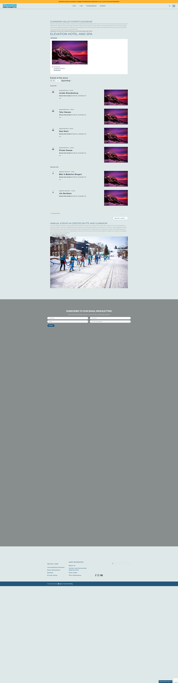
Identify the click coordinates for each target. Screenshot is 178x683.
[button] (169, 6)
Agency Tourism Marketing (66, 583)
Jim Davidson (65, 193)
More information (76, 562)
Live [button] (81, 6)
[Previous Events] (51, 80)
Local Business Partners (56, 567)
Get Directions (57, 70)
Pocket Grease (65, 150)
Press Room (73, 572)
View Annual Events (58, 235)
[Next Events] (54, 80)
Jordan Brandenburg (68, 93)
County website (102, 1)
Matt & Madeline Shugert (70, 174)
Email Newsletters (53, 570)
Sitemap (50, 572)
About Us (72, 565)
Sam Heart (64, 131)
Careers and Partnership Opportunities (77, 569)
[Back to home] (10, 6)
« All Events (53, 38)
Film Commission (75, 575)
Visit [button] (74, 6)
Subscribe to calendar (119, 218)
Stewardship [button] (91, 6)
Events (103, 6)
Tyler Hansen (65, 112)
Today (58, 80)
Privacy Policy (52, 575)
